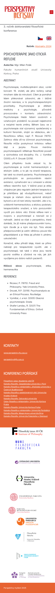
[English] (48, 38)
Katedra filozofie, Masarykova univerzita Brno (23, 413)
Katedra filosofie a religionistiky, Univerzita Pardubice (27, 410)
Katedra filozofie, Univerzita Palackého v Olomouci (26, 416)
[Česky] (40, 38)
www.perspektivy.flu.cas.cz (15, 353)
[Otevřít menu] (51, 12)
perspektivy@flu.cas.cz (14, 359)
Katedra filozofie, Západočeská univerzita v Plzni (25, 384)
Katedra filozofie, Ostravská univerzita (20, 398)
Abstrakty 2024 (43, 46)
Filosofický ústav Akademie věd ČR (19, 381)
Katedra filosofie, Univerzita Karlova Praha (22, 407)
